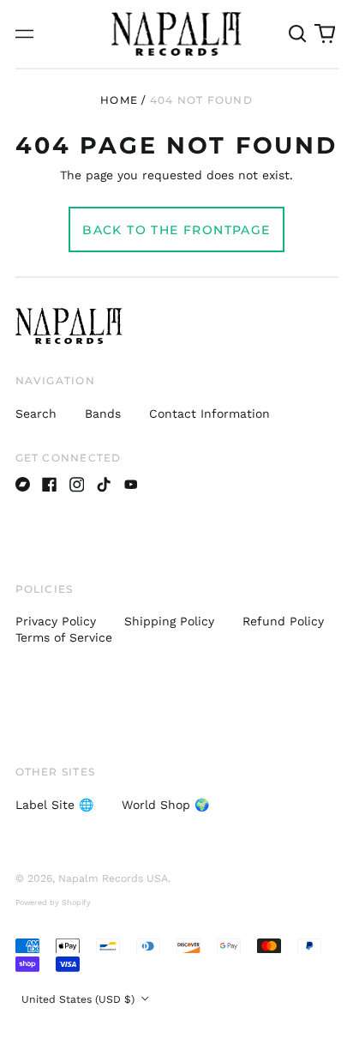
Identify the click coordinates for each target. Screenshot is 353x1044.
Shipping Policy (169, 621)
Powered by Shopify (53, 902)
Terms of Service (63, 637)
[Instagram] (77, 484)
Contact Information (209, 413)
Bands (103, 413)
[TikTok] (103, 484)
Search (36, 413)
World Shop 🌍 (165, 805)
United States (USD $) (79, 999)
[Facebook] (49, 484)
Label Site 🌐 (54, 805)
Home (119, 100)
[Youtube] (131, 484)
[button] (298, 34)
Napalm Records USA (113, 878)
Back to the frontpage (176, 230)
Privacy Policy (55, 621)
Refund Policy (283, 621)
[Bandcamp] (23, 484)
